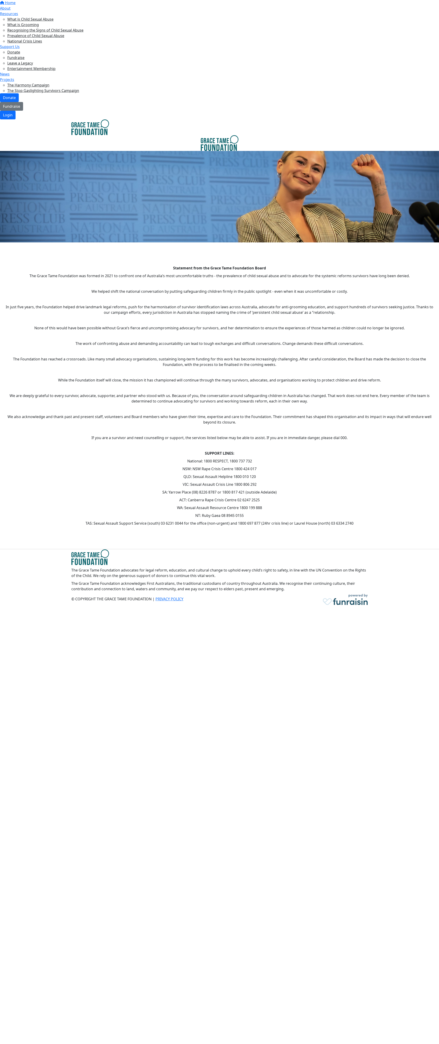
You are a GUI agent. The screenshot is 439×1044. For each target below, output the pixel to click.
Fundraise (15, 57)
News (5, 74)
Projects (7, 79)
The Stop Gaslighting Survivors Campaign (43, 90)
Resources (9, 13)
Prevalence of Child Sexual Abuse (35, 35)
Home (10, 2)
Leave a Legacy (20, 63)
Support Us (10, 46)
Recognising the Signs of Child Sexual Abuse (45, 30)
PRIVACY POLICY (169, 598)
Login (8, 115)
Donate (13, 52)
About (5, 8)
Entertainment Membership (31, 68)
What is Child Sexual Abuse (30, 19)
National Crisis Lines (24, 41)
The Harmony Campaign (28, 85)
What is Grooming (23, 24)
